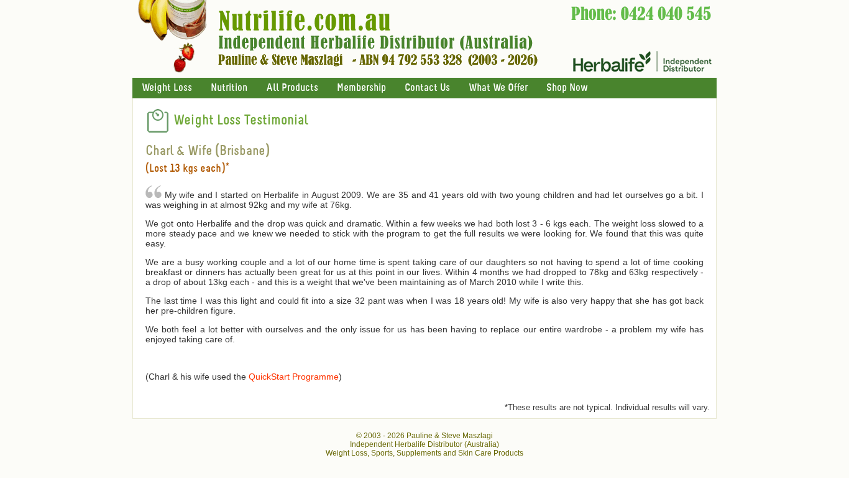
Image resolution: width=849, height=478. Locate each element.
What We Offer (498, 88)
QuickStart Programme (294, 377)
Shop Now (566, 88)
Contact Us (427, 88)
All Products (292, 88)
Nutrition (229, 88)
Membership (361, 88)
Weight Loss (167, 88)
